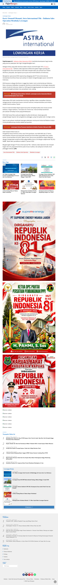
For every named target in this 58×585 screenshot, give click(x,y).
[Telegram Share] (51, 157)
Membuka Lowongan (35, 152)
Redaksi (5, 579)
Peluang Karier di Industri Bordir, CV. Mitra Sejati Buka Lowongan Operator (29, 192)
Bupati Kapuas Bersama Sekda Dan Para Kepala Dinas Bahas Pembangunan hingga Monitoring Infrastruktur (28, 458)
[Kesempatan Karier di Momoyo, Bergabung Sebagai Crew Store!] (47, 184)
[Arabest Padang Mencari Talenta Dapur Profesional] (11, 184)
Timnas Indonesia (8, 551)
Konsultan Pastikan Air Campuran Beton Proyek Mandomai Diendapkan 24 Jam (24, 463)
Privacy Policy (30, 579)
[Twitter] (26, 574)
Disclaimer (36, 579)
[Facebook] (23, 574)
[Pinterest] (29, 574)
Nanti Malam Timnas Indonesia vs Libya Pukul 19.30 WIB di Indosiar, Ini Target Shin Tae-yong (28, 541)
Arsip (53, 579)
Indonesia (6, 549)
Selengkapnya (28, 507)
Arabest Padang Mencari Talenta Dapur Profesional (10, 191)
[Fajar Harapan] (11, 4)
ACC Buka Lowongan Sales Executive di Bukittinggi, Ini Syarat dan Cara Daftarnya (11, 176)
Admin (7, 23)
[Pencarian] (54, 4)
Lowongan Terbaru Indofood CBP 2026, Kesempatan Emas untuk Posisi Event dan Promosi (47, 176)
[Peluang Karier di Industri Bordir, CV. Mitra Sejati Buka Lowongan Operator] (29, 184)
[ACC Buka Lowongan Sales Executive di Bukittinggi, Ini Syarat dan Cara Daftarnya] (11, 168)
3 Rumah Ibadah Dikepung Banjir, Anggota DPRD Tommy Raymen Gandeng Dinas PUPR (27, 453)
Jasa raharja (7, 559)
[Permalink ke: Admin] (4, 24)
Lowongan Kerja (7, 16)
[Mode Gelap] (52, 4)
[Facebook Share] (42, 157)
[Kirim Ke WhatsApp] (54, 157)
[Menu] (4, 4)
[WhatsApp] (35, 574)
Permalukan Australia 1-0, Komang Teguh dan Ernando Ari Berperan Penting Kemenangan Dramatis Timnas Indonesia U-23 (29, 536)
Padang (5, 554)
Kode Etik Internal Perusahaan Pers (17, 579)
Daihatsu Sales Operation (22, 152)
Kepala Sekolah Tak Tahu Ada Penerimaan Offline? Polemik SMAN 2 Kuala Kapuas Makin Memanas (29, 443)
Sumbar (5, 556)
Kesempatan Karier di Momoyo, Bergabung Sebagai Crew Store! (46, 191)
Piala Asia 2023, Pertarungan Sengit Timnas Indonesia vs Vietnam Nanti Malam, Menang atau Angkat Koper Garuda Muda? (29, 531)
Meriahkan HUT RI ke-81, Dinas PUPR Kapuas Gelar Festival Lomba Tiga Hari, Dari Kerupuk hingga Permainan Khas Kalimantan (30, 439)
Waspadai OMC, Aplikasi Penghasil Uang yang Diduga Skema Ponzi (21, 521)
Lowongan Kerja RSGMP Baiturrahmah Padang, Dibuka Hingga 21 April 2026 (28, 176)
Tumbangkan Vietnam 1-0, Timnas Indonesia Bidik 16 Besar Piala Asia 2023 (23, 525)
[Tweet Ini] (45, 157)
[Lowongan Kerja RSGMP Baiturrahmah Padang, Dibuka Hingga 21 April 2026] (29, 168)
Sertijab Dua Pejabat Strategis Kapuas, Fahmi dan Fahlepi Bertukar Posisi (23, 448)
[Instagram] (32, 574)
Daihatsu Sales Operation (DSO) (23, 61)
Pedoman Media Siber (46, 579)
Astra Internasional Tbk (8, 152)
